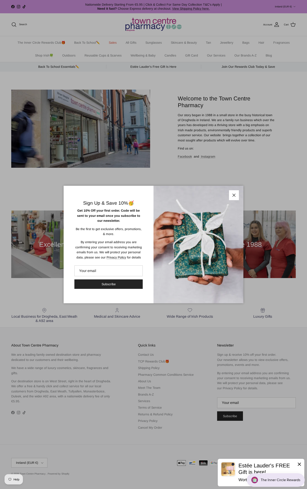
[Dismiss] (299, 464)
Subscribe (109, 284)
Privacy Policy (116, 257)
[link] (261, 472)
